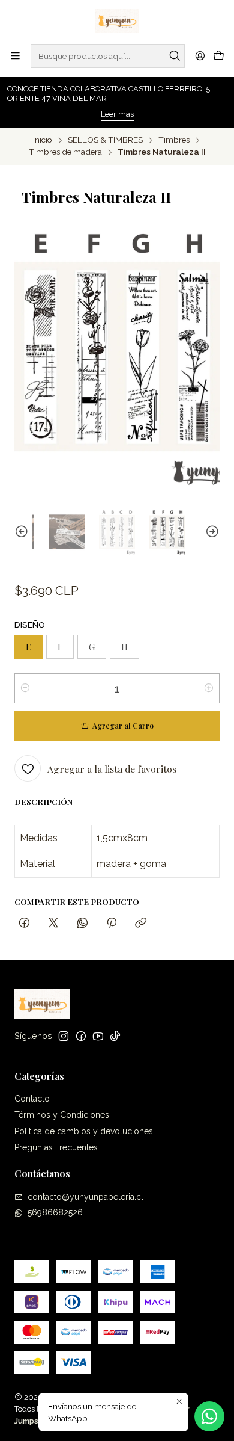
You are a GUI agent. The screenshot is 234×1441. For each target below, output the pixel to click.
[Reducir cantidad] (25, 688)
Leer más (117, 114)
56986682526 (55, 1212)
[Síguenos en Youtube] (98, 1036)
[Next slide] (211, 532)
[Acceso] (200, 55)
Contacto (32, 1098)
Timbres (174, 140)
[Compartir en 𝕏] (53, 923)
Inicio (42, 140)
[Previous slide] (23, 532)
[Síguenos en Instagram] (64, 1036)
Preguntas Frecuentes (56, 1147)
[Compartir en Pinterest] (111, 923)
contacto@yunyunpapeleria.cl (85, 1197)
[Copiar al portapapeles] (141, 923)
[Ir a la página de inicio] (117, 21)
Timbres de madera (65, 152)
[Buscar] (174, 56)
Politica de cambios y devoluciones (83, 1131)
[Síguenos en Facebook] (81, 1036)
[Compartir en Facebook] (24, 923)
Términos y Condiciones (61, 1115)
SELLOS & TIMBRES (105, 140)
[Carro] (219, 56)
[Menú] (15, 55)
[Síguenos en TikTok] (115, 1036)
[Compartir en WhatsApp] (82, 923)
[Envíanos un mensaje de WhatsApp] (209, 1416)
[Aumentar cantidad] (209, 688)
